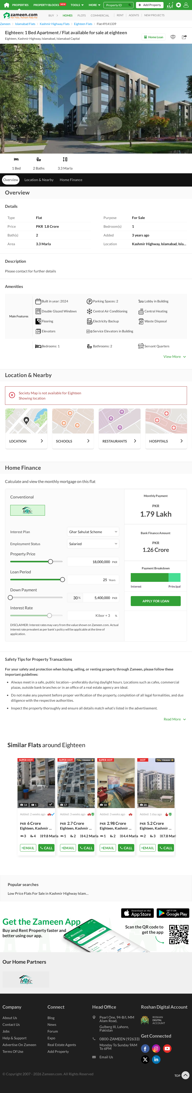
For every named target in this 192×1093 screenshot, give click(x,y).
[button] (93, 531)
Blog (51, 1018)
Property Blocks (49, 4)
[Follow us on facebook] (146, 1053)
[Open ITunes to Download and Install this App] (138, 916)
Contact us (11, 1024)
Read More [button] (172, 719)
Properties (20, 4)
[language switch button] (170, 5)
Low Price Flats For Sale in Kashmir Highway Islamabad (49, 893)
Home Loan (155, 37)
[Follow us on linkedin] (157, 1064)
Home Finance (71, 180)
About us (9, 1018)
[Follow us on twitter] (146, 1064)
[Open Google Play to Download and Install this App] (173, 916)
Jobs (6, 1031)
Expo (51, 1038)
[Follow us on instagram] (157, 1053)
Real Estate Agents (62, 1045)
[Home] (7, 4)
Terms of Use (12, 1051)
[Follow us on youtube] (168, 1053)
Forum (53, 1031)
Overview (10, 180)
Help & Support (14, 1038)
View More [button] (172, 356)
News (52, 1024)
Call (48, 848)
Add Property (58, 1051)
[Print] (173, 36)
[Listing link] (76, 807)
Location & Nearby (39, 180)
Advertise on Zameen (19, 1045)
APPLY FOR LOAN (155, 601)
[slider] (50, 561)
